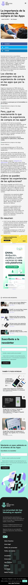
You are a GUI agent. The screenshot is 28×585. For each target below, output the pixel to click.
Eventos (6, 566)
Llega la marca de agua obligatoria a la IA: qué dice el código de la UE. (17, 303)
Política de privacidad (10, 547)
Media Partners (8, 572)
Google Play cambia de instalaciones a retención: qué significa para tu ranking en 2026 (14, 432)
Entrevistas (7, 559)
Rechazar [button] (17, 583)
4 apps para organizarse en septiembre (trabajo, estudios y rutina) (18, 331)
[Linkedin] (4, 537)
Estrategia (7, 569)
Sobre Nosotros (8, 541)
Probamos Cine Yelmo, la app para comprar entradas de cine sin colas (17, 317)
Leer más (11, 583)
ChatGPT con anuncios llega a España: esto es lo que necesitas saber (18, 310)
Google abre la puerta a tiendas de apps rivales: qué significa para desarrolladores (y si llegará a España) (13, 410)
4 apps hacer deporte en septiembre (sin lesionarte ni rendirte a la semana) (14, 389)
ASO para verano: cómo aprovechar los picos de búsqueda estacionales (17, 324)
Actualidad (7, 556)
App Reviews (8, 562)
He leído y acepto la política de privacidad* (12, 353)
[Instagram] (6, 537)
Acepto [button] (24, 581)
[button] (25, 3)
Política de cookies (9, 551)
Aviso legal (7, 544)
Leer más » (12, 305)
